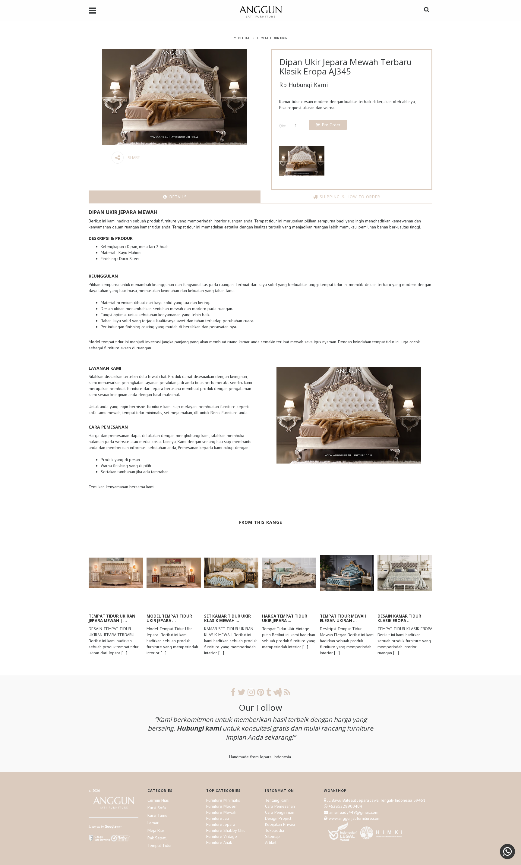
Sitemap (272, 836)
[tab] (174, 196)
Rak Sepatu (157, 838)
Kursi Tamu (157, 815)
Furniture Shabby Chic (225, 830)
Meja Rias (156, 830)
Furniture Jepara (220, 824)
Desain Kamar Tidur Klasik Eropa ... (399, 618)
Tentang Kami (277, 800)
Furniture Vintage (221, 836)
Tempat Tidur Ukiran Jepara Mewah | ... (112, 618)
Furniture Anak (219, 842)
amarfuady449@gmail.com (353, 812)
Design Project (278, 818)
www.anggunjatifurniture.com (353, 818)
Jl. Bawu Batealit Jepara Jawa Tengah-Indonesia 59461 (376, 800)
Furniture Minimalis (223, 800)
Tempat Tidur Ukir (272, 38)
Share (133, 157)
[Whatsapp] (507, 851)
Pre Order (331, 124)
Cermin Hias (158, 800)
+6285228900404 (345, 806)
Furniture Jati (217, 818)
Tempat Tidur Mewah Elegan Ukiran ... (343, 618)
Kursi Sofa (156, 807)
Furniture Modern (222, 806)
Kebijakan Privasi (280, 824)
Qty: (282, 125)
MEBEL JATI (242, 38)
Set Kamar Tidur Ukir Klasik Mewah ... (227, 618)
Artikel (270, 842)
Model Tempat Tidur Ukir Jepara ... (169, 618)
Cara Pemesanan (280, 806)
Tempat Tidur (159, 845)
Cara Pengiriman (279, 812)
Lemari (153, 823)
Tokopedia (274, 830)
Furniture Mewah (221, 812)
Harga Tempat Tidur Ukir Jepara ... (284, 618)
